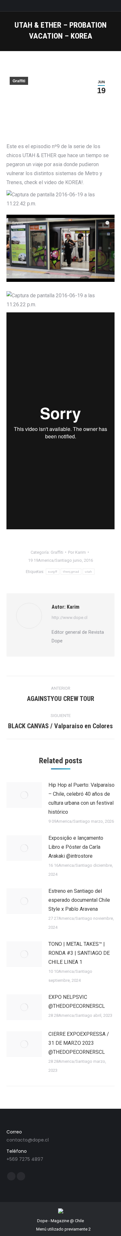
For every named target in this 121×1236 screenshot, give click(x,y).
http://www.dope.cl (69, 617)
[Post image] (24, 795)
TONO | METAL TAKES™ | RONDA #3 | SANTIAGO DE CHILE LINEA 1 (79, 953)
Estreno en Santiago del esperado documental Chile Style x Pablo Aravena (79, 900)
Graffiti (19, 81)
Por (77, 552)
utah (88, 571)
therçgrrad (71, 571)
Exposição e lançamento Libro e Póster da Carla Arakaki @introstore (75, 847)
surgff (52, 571)
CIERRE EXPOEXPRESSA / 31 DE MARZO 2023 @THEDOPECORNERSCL (78, 1043)
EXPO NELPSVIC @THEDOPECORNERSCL (76, 1001)
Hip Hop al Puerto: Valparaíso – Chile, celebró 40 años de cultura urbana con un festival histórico (81, 798)
